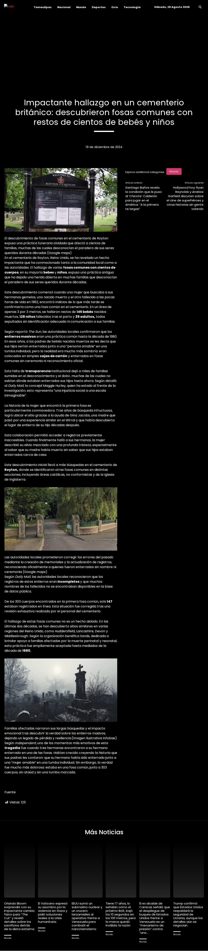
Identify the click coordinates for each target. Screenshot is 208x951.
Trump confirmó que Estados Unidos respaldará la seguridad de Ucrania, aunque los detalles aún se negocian (188, 914)
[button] (200, 7)
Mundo (174, 171)
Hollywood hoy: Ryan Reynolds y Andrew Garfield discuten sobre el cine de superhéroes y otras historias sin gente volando (185, 198)
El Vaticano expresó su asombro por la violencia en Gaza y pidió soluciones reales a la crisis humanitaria (53, 912)
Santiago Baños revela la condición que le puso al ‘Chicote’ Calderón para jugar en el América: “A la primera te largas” (143, 198)
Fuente (10, 792)
